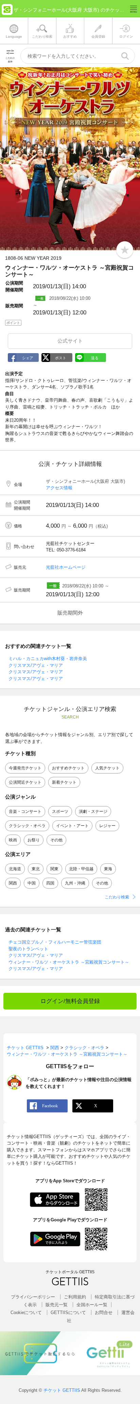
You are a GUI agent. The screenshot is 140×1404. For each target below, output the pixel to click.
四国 (50, 883)
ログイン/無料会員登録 (70, 1001)
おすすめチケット (68, 768)
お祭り (34, 840)
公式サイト (70, 341)
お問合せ (103, 1312)
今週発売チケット (25, 768)
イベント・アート (72, 825)
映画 (13, 840)
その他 (56, 840)
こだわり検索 (117, 897)
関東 (54, 869)
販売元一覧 (57, 1304)
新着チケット (64, 782)
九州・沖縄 (75, 883)
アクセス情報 (59, 487)
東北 (36, 869)
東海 (108, 869)
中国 (32, 883)
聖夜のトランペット (28, 948)
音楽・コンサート (25, 811)
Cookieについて (26, 1312)
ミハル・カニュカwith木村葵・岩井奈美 (47, 658)
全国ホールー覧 (91, 1304)
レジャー (107, 825)
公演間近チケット (25, 782)
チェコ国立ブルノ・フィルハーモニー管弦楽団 (54, 942)
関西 (13, 883)
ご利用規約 (75, 1296)
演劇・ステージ (93, 811)
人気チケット (107, 768)
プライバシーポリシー (33, 1296)
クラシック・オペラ (27, 825)
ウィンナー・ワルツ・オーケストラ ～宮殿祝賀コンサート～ (68, 962)
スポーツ (60, 811)
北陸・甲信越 (81, 869)
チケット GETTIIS (61, 1390)
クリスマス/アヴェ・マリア (35, 665)
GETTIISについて (68, 1312)
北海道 (15, 869)
